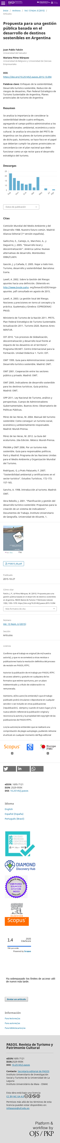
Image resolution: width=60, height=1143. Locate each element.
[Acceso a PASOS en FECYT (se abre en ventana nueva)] (20, 855)
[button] (9, 769)
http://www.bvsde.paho (16, 287)
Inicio (5, 10)
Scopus (27, 951)
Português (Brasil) (14, 818)
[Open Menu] (3, 3)
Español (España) (14, 813)
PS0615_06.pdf (15, 563)
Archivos (16, 10)
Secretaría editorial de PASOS (33, 1071)
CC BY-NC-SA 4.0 (15, 1096)
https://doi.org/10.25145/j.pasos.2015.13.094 (27, 76)
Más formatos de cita (15, 608)
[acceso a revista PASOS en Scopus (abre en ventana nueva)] (17, 924)
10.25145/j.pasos (19, 790)
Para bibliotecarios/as (15, 1028)
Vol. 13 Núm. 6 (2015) (34, 10)
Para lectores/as (12, 1018)
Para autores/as (12, 1023)
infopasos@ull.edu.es (17, 1108)
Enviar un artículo (16, 999)
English (9, 809)
